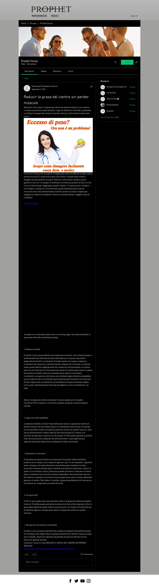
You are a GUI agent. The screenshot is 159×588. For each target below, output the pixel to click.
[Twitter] (76, 581)
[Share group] (136, 62)
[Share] (91, 86)
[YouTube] (82, 581)
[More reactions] (34, 554)
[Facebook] (70, 581)
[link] (29, 71)
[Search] (115, 62)
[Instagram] (88, 581)
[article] (58, 325)
